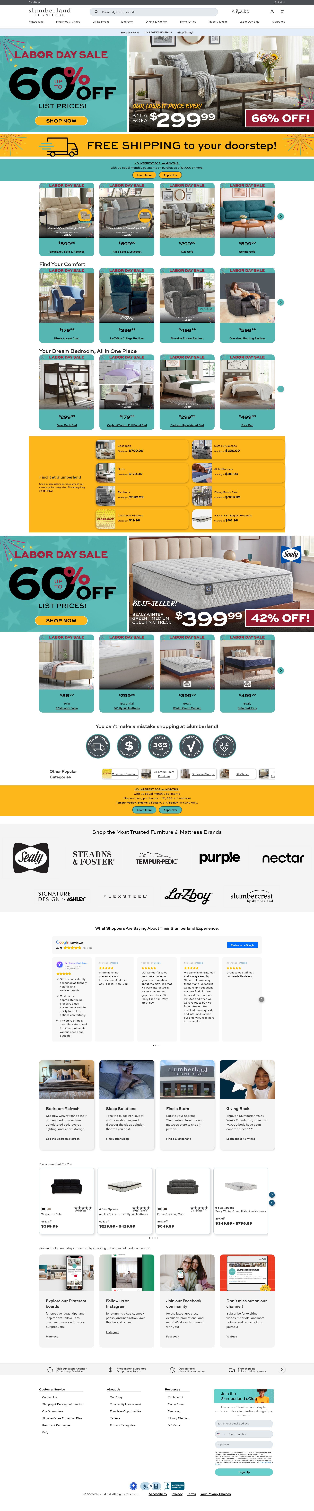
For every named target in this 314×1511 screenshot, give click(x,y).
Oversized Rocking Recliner (247, 338)
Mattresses (36, 21)
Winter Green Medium (187, 708)
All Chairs (242, 774)
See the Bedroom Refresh (63, 1138)
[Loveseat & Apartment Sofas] (264, 773)
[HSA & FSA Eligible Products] (202, 519)
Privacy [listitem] (177, 1494)
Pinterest (52, 1336)
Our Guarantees (52, 1411)
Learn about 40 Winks (240, 1138)
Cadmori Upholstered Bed (187, 425)
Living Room (101, 21)
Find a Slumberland (178, 1138)
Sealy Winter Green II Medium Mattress (240, 1211)
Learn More (144, 175)
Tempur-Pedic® (126, 802)
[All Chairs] (224, 773)
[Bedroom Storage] (185, 773)
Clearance (278, 21)
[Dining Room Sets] (202, 496)
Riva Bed (247, 425)
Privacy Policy (265, 1462)
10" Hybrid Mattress (127, 708)
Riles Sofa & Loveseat (127, 251)
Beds (121, 469)
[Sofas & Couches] (202, 449)
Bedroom (127, 21)
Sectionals (124, 446)
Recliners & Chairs (68, 21)
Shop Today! (185, 32)
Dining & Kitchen (156, 21)
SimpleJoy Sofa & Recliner (66, 251)
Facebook (172, 1336)
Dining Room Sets (226, 492)
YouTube (231, 1336)
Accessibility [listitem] (158, 1494)
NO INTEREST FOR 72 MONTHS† (157, 789)
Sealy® (173, 802)
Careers (115, 1418)
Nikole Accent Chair (66, 338)
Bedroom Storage (203, 774)
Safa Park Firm (247, 708)
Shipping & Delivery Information (62, 1404)
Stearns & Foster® (149, 802)
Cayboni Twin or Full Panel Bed (127, 425)
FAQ (45, 1432)
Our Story (116, 1397)
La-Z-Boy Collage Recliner (127, 338)
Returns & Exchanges (56, 1425)
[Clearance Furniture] (105, 519)
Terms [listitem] (191, 1494)
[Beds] (105, 473)
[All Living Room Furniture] (146, 773)
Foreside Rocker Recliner (187, 338)
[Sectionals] (105, 449)
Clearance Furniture (130, 515)
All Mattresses (223, 469)
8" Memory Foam (67, 708)
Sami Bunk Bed (67, 425)
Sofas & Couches (225, 446)
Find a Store (176, 1404)
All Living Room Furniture (164, 774)
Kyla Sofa (187, 251)
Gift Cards (174, 1425)
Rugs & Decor (218, 21)
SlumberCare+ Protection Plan (62, 1418)
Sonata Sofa (247, 251)
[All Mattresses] (202, 473)
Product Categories (122, 1425)
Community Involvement (125, 1404)
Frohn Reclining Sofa (170, 1214)
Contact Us (49, 1397)
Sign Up (244, 1472)
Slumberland (102, 1494)
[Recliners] (105, 496)
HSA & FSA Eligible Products (233, 515)
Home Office (188, 21)
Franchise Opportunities (125, 1411)
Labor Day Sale (249, 21)
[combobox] (154, 12)
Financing (174, 1411)
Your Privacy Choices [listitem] (216, 1494)
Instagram (112, 1332)
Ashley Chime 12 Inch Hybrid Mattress (123, 1214)
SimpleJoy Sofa (51, 1214)
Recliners (124, 492)
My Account (175, 1397)
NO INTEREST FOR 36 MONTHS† (157, 163)
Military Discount (179, 1418)
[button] (282, 11)
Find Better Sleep (117, 1138)
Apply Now (170, 175)
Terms (217, 1464)
